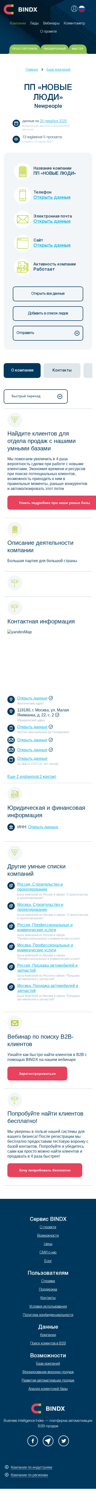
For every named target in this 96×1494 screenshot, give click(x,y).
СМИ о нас (48, 1252)
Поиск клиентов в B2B (48, 1343)
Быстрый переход (26, 396)
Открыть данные (52, 197)
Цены (48, 1244)
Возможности (48, 1235)
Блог (48, 1261)
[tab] (22, 370)
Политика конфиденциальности (48, 1315)
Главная (32, 69)
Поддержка (48, 1289)
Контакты (48, 1298)
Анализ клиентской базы (48, 1389)
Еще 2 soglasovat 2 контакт (31, 776)
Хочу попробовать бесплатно (45, 1170)
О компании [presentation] (22, 370)
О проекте (48, 1227)
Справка (48, 1281)
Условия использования (48, 1306)
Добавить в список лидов (48, 313)
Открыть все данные (48, 293)
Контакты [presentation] (62, 370)
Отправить (25, 333)
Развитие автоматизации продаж (48, 1380)
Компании (48, 1335)
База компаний (58, 69)
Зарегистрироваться (37, 1074)
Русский (82, 9)
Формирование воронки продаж (48, 1372)
